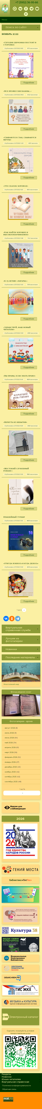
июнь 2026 (9, 738)
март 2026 (9, 752)
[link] (21, 27)
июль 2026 (9, 733)
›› (24, 610)
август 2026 (10, 728)
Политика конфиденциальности (16, 1085)
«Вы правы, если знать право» (19, 375)
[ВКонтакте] (6, 618)
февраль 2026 (11, 757)
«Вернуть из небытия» (15, 422)
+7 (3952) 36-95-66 (26, 2)
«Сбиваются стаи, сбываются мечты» (19, 138)
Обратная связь (9, 1089)
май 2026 (9, 743)
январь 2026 (10, 762)
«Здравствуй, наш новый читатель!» (17, 328)
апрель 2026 (10, 747)
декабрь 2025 (11, 767)
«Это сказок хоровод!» (15, 185)
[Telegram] (17, 618)
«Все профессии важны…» (17, 91)
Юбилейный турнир (14, 517)
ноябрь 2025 (10, 772)
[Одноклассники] (12, 618)
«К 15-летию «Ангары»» (15, 280)
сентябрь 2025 (11, 782)
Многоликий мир (11, 684)
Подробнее (28, 83)
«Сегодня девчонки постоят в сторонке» (19, 43)
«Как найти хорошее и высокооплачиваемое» (16, 233)
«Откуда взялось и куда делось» (20, 563)
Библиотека (20, 880)
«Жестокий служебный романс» (16, 469)
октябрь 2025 (10, 777)
